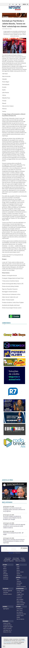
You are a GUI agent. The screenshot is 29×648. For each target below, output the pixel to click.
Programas (5, 621)
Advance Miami (20, 615)
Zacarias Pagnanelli (7, 590)
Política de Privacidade (20, 561)
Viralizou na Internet (21, 586)
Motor (18, 579)
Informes (18, 606)
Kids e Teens (19, 610)
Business (5, 606)
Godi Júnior (5, 592)
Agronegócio (6, 608)
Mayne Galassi (20, 601)
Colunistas (5, 588)
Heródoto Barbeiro (7, 594)
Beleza (18, 570)
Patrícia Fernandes (21, 602)
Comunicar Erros (16, 559)
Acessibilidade (7, 559)
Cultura (5, 564)
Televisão (19, 581)
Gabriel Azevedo (20, 604)
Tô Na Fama (19, 596)
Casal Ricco (19, 597)
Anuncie (22, 558)
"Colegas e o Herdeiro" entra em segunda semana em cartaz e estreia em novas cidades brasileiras (14, 526)
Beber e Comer (20, 572)
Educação (5, 573)
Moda (18, 568)
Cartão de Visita (6, 623)
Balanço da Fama (7, 632)
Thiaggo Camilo (20, 594)
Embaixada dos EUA (21, 614)
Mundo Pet (19, 575)
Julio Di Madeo (20, 599)
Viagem (5, 572)
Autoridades (19, 583)
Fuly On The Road (7, 628)
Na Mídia (19, 584)
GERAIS (18, 617)
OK (4, 646)
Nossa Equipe (16, 558)
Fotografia (5, 575)
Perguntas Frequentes (9, 561)
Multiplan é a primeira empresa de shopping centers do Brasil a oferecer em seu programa (14, 509)
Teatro (4, 566)
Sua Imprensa (20, 612)
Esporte (18, 573)
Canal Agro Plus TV (7, 630)
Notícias (18, 577)
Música (4, 568)
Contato (23, 559)
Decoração (5, 579)
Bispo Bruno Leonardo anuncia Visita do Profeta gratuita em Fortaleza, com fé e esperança (13, 541)
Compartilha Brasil (7, 625)
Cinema (5, 570)
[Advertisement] (14, 464)
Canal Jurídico (20, 608)
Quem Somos (8, 558)
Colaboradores (20, 588)
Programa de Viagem (8, 626)
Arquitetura (5, 577)
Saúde (18, 566)
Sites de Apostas (20, 619)
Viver (17, 564)
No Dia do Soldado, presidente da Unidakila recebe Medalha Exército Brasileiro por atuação (12, 518)
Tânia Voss (19, 592)
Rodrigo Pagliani (20, 590)
